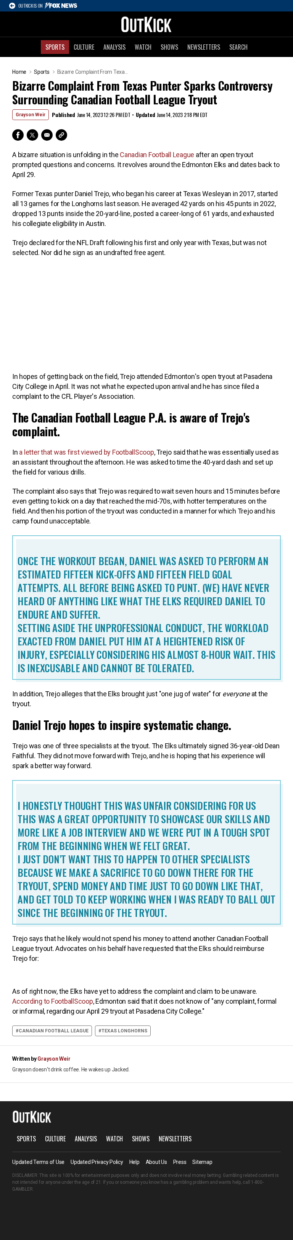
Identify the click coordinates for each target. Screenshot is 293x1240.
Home (19, 72)
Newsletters (203, 47)
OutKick (146, 24)
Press (180, 1162)
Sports (54, 47)
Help (134, 1162)
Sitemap (202, 1162)
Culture (84, 47)
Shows (169, 47)
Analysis (114, 47)
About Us (156, 1162)
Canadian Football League (157, 155)
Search (238, 47)
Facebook (18, 135)
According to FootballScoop (52, 1001)
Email (47, 135)
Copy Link (61, 135)
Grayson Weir (30, 114)
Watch (143, 47)
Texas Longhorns (124, 1031)
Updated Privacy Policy (97, 1162)
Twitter (32, 135)
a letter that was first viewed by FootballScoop (86, 452)
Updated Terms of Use (38, 1162)
